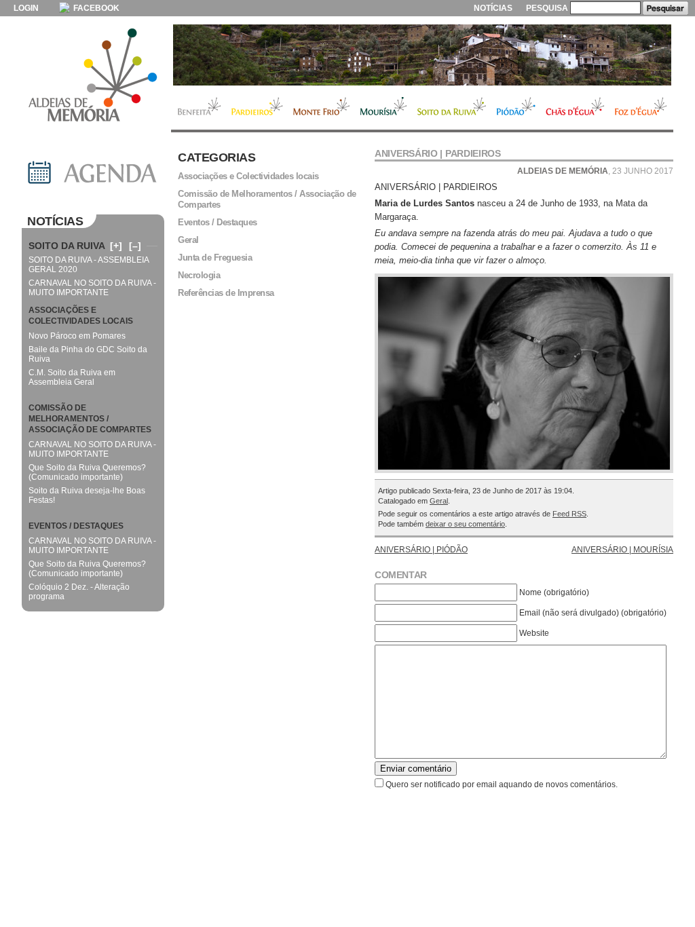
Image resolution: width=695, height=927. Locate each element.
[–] (135, 245)
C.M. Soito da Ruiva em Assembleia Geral (72, 377)
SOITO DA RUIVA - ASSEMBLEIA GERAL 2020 (89, 264)
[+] (116, 245)
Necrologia (199, 275)
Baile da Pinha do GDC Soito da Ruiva (88, 354)
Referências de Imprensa (226, 293)
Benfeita (198, 108)
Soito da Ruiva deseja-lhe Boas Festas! (87, 495)
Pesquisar (665, 8)
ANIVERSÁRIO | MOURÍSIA (622, 549)
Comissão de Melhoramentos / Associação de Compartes (267, 199)
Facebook (95, 8)
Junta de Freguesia (215, 257)
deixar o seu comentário (465, 524)
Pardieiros (257, 108)
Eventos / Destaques (217, 222)
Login (26, 8)
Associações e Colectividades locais (248, 176)
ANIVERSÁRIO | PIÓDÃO (421, 549)
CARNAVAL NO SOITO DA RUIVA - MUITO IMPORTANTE (92, 287)
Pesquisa (547, 8)
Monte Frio (321, 108)
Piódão (516, 108)
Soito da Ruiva (451, 108)
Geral (439, 501)
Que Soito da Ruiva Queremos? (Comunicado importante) (87, 472)
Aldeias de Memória (93, 76)
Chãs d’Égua (575, 108)
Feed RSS (569, 514)
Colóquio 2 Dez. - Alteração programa (79, 591)
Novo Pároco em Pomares (77, 336)
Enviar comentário (415, 768)
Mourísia (383, 108)
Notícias (493, 8)
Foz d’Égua (641, 108)
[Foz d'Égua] (422, 55)
